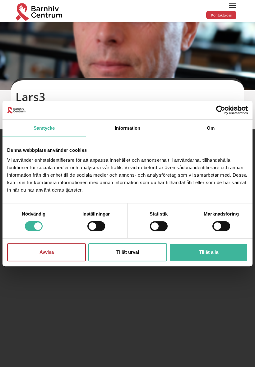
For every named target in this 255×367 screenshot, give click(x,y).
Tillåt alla (208, 252)
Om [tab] (211, 128)
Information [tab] (127, 128)
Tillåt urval (127, 252)
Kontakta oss (221, 15)
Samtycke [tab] (44, 128)
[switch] (96, 226)
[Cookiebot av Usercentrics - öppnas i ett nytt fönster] (220, 110)
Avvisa (46, 252)
